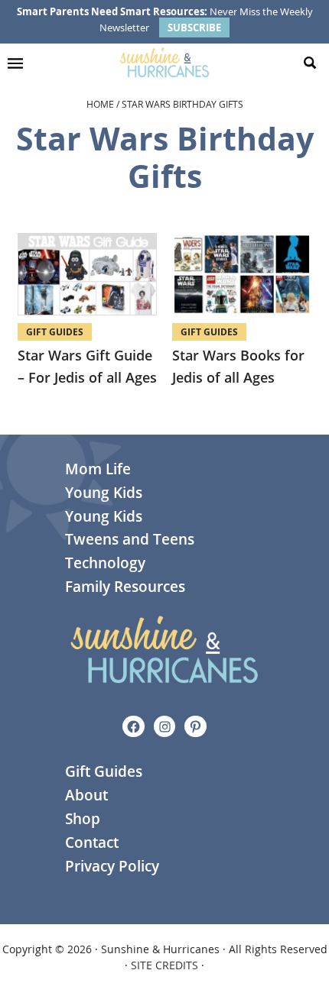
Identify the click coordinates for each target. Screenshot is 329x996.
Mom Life (98, 469)
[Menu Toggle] (19, 63)
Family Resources (125, 587)
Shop (82, 819)
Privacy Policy (112, 866)
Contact (92, 842)
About (86, 795)
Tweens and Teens (129, 539)
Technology (105, 563)
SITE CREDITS (164, 965)
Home (100, 104)
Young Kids (103, 493)
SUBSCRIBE (194, 27)
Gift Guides (54, 331)
